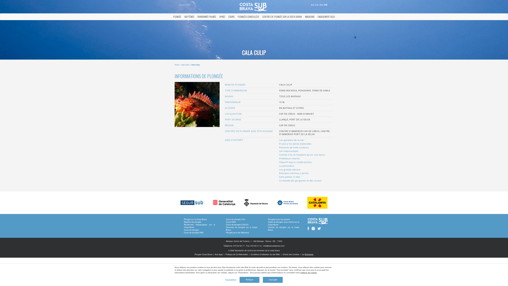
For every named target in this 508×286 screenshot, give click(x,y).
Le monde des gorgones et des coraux (300, 180)
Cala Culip (185, 65)
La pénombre (286, 165)
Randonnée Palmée (207, 16)
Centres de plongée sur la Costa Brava (282, 16)
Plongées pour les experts (279, 219)
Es (312, 4)
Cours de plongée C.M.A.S (237, 224)
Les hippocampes (288, 151)
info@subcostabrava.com (274, 245)
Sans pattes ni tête (289, 176)
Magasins (309, 16)
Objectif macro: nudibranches (295, 162)
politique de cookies (308, 273)
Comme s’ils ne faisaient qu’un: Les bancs (302, 154)
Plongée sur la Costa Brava (195, 219)
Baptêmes (189, 16)
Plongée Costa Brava (203, 254)
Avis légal (219, 254)
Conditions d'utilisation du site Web (265, 254)
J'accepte (272, 280)
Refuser (249, 280)
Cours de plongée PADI (193, 232)
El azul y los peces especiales (295, 143)
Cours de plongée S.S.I (235, 219)
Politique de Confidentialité (237, 254)
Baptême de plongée (192, 222)
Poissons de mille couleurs (294, 147)
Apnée (222, 16)
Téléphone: (228, 245)
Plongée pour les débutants (237, 232)
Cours (231, 16)
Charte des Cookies (291, 254)
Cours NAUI (231, 222)
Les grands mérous (290, 169)
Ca (316, 4)
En (321, 4)
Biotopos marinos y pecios (294, 173)
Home (177, 65)
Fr (325, 4)
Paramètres (230, 280)
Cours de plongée (191, 230)
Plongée (177, 16)
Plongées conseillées (248, 16)
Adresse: (229, 241)
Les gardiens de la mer (291, 140)
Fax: (248, 245)
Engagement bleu (326, 16)
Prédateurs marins (289, 158)
